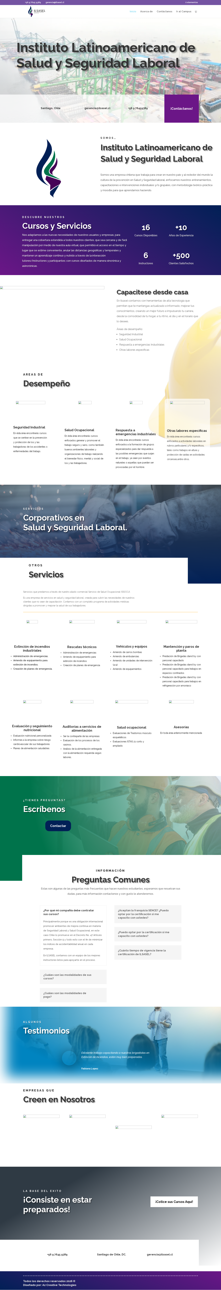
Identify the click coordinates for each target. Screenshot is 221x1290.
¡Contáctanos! (181, 109)
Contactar (58, 826)
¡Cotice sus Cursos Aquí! (174, 1202)
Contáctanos (164, 11)
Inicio (133, 11)
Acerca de (146, 11)
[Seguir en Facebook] (150, 1283)
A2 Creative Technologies (59, 1285)
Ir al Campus (183, 11)
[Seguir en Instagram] (159, 1283)
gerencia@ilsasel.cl (160, 1254)
